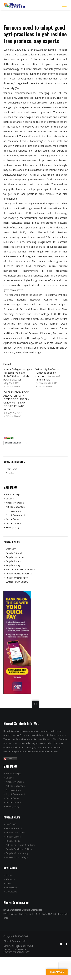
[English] (5, 438)
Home (9, 875)
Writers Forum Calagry (17, 581)
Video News (12, 887)
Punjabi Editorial (14, 553)
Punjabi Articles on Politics (19, 573)
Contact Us (11, 891)
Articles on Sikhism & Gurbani (20, 569)
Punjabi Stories (13, 561)
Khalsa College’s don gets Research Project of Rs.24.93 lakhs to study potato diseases (17, 374)
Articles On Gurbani (15, 506)
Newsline (10, 473)
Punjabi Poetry (13, 565)
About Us (10, 879)
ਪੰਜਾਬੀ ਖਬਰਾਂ (11, 548)
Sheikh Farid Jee (13, 494)
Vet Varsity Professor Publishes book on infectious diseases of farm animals (48, 374)
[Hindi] (8, 438)
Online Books (12, 519)
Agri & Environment (15, 515)
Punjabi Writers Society (17, 577)
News (8, 883)
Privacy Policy (12, 527)
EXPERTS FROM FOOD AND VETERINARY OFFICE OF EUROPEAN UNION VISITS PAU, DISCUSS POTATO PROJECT (16, 401)
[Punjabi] (11, 438)
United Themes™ (23, 952)
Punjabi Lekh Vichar (15, 557)
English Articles (13, 511)
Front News (11, 469)
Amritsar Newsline (15, 502)
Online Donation (14, 523)
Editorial (10, 498)
